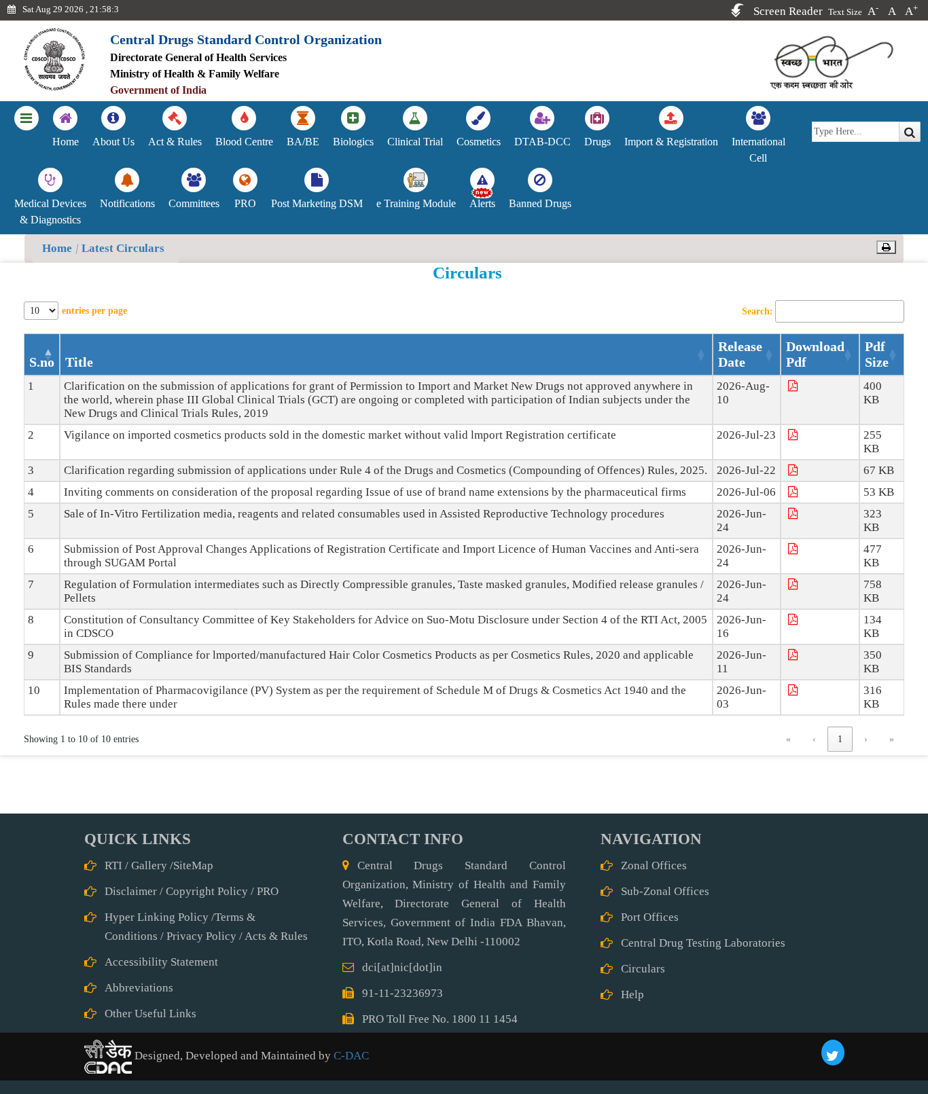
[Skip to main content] (738, 10)
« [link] (788, 739)
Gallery (149, 865)
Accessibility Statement (161, 961)
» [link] (891, 739)
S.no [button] (41, 361)
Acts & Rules (276, 936)
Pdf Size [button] (877, 354)
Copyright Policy (207, 891)
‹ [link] (814, 739)
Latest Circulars (123, 248)
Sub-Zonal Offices (665, 891)
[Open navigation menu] (26, 120)
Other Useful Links (150, 1013)
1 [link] (840, 739)
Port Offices (650, 917)
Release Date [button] (740, 354)
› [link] (866, 739)
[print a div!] (886, 247)
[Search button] (910, 132)
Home (57, 248)
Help (632, 994)
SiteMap (193, 865)
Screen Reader (788, 11)
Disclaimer (131, 891)
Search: (757, 311)
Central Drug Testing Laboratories (703, 942)
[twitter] (832, 1052)
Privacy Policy (201, 936)
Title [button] (79, 361)
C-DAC (350, 1055)
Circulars (643, 968)
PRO (268, 891)
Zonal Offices (654, 865)
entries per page (94, 311)
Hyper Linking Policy (157, 917)
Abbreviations (139, 987)
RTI (113, 865)
